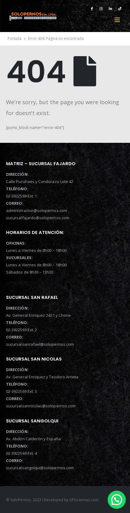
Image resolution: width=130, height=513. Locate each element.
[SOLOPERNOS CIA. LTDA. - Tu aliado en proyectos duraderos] (33, 16)
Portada (14, 38)
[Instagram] (101, 8)
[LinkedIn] (110, 8)
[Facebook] (92, 8)
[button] (117, 500)
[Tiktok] (120, 8)
